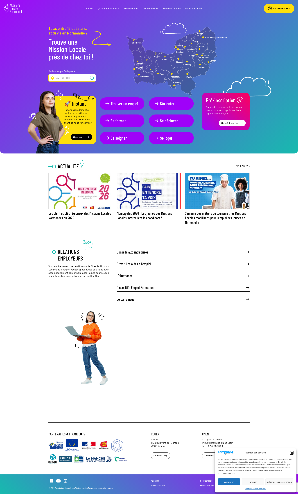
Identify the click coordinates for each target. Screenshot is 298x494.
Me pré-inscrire (281, 8)
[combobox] (72, 77)
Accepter (229, 481)
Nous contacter (193, 8)
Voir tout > (243, 166)
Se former (118, 120)
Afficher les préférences (279, 481)
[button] (291, 452)
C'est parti (78, 136)
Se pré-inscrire (229, 122)
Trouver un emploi (124, 103)
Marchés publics (172, 8)
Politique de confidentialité (255, 488)
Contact (158, 455)
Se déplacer (169, 120)
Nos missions (131, 8)
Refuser (253, 481)
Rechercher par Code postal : (62, 71)
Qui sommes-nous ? (108, 8)
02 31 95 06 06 (215, 445)
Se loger (166, 138)
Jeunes (89, 8)
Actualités (155, 480)
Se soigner (119, 138)
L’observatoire (150, 8)
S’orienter (167, 103)
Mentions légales (158, 485)
